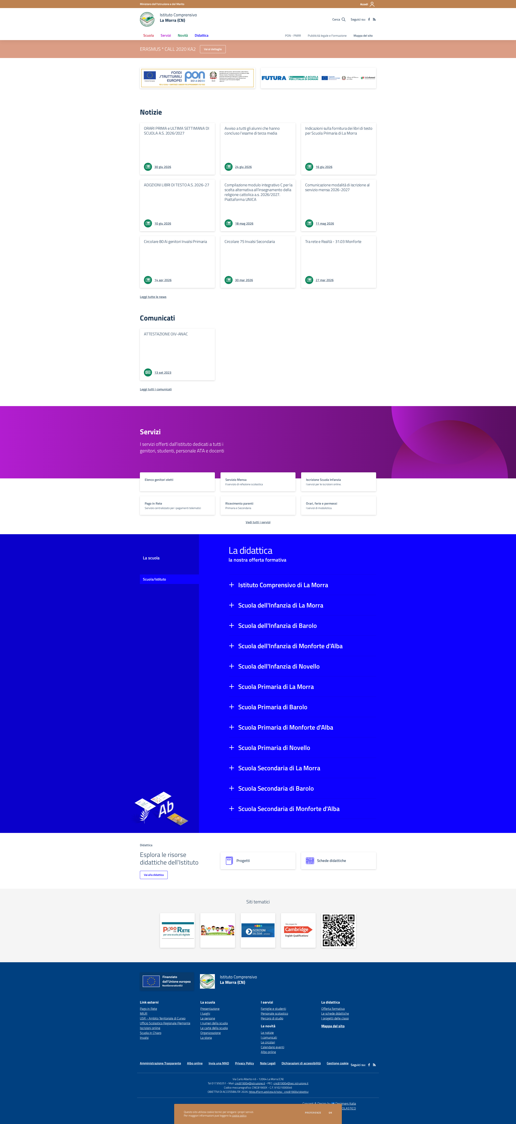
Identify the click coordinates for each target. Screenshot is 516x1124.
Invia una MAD (219, 1063)
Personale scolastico (274, 1013)
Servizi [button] (166, 35)
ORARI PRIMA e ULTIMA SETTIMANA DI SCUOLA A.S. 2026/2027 (176, 130)
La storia (206, 1037)
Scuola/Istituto (154, 579)
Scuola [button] (148, 35)
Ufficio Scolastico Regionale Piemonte (165, 1023)
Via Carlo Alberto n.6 (244, 1079)
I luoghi (205, 1013)
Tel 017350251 (217, 1083)
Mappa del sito (363, 35)
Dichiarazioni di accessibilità (301, 1063)
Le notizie (267, 1032)
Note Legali (268, 1063)
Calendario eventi (272, 1047)
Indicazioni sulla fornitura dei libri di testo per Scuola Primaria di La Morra (338, 130)
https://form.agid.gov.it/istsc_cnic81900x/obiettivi (279, 1092)
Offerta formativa (333, 1008)
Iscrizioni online (150, 1027)
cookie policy (239, 1115)
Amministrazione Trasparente (160, 1063)
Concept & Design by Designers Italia (329, 1103)
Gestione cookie (338, 1063)
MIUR (143, 1013)
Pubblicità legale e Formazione (327, 35)
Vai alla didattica (154, 875)
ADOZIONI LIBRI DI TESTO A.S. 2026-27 (176, 185)
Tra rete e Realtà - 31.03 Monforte (333, 241)
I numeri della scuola (214, 1023)
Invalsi (144, 1037)
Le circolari (268, 1042)
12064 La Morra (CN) (271, 1079)
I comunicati (269, 1037)
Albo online (268, 1051)
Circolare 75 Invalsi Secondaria (250, 241)
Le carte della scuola (214, 1027)
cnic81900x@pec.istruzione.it (291, 1083)
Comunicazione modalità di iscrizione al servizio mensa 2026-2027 (337, 187)
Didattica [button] (201, 35)
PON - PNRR (293, 35)
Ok (330, 1113)
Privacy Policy (244, 1063)
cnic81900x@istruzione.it (250, 1083)
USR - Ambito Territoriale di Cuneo (162, 1018)
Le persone (207, 1018)
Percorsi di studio (272, 1018)
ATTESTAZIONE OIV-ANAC (166, 334)
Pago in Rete (148, 1008)
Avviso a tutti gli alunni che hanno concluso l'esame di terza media (252, 130)
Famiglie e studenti (273, 1008)
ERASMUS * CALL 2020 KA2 (168, 49)
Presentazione (210, 1008)
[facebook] (369, 19)
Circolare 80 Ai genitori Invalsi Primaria (175, 241)
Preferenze (313, 1113)
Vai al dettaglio (213, 49)
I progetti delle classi (335, 1018)
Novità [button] (183, 35)
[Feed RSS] (374, 19)
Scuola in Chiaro (150, 1032)
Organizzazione (210, 1032)
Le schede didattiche (335, 1013)
